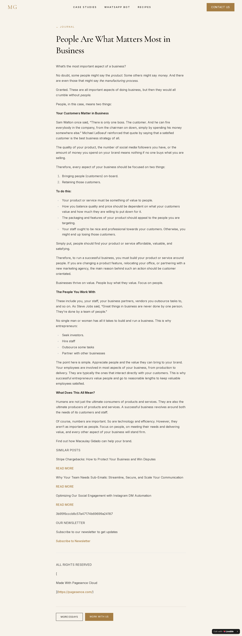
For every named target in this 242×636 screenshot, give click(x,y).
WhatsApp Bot (117, 7)
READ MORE (65, 468)
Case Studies (85, 7)
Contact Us (220, 7)
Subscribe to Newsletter (73, 541)
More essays (69, 616)
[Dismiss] (237, 631)
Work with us (99, 616)
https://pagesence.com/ (75, 592)
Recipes (144, 7)
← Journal (65, 26)
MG (13, 7)
